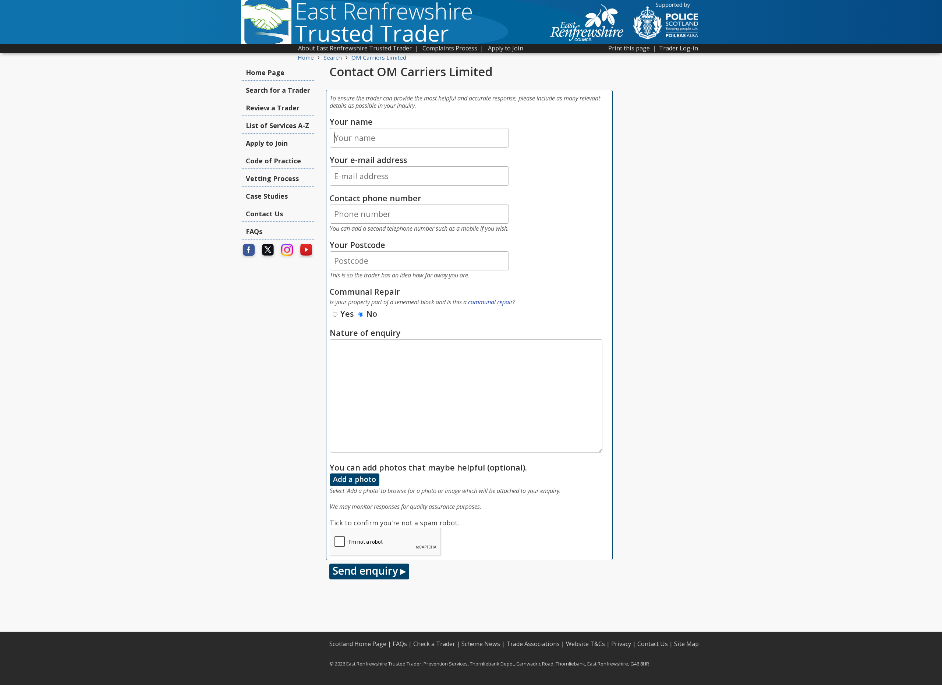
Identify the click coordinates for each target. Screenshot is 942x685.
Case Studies (267, 196)
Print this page (629, 48)
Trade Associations (533, 644)
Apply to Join (505, 48)
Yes (347, 313)
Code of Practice (273, 160)
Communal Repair (365, 291)
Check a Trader (434, 644)
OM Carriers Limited (378, 57)
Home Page (265, 72)
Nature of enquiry (365, 332)
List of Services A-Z (277, 125)
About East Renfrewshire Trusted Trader (355, 48)
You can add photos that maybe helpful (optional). (428, 467)
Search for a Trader (278, 90)
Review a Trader (273, 107)
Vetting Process (272, 178)
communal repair (490, 302)
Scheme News (480, 644)
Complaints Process (449, 48)
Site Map (686, 644)
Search (332, 57)
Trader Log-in (678, 48)
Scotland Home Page (357, 644)
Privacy (621, 644)
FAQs (254, 231)
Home (306, 57)
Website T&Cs (585, 644)
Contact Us (264, 213)
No (371, 313)
